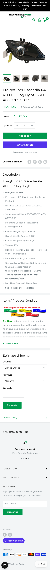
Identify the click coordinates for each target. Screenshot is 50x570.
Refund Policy (10, 417)
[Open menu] (4, 16)
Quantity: (7, 125)
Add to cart (25, 136)
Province (7, 374)
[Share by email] (45, 162)
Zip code (7, 388)
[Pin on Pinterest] (35, 162)
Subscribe (12, 512)
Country (7, 361)
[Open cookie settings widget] (4, 565)
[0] (45, 20)
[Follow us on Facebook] (5, 535)
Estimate (12, 405)
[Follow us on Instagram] (10, 535)
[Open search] (33, 20)
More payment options (25, 152)
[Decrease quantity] (17, 125)
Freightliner (10, 107)
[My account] (39, 20)
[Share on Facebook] (29, 162)
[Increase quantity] (32, 125)
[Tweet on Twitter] (40, 162)
